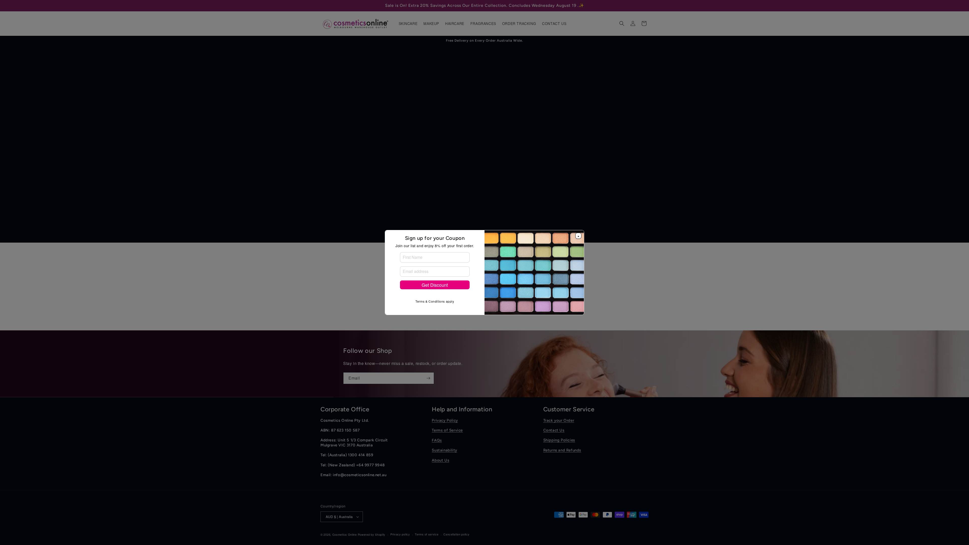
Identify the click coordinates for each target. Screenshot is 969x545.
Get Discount (435, 285)
